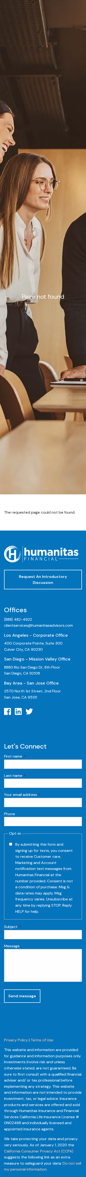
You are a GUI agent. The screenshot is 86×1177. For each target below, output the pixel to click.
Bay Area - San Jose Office (31, 683)
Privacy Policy (16, 1040)
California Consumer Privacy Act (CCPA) (38, 1151)
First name (31, 756)
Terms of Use (42, 1040)
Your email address (39, 794)
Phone (9, 813)
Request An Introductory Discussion (43, 579)
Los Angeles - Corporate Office (36, 635)
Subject (29, 926)
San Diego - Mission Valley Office (37, 659)
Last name (31, 775)
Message (12, 946)
